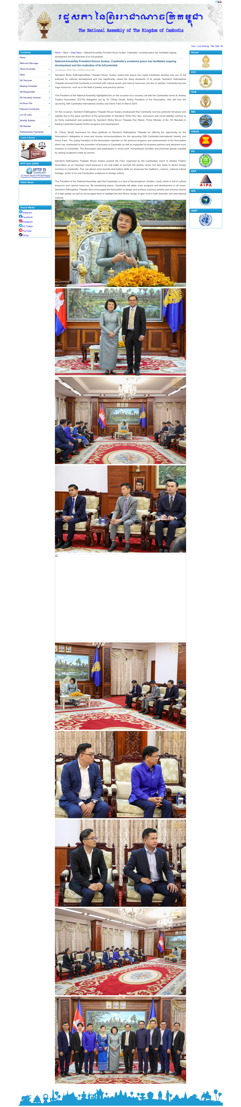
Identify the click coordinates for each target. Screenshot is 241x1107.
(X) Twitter (27, 226)
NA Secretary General (35, 97)
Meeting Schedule (35, 86)
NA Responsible (35, 92)
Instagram (27, 221)
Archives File (35, 103)
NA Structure (35, 80)
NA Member (35, 126)
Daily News (76, 52)
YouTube (26, 231)
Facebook (27, 217)
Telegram (27, 212)
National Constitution (30, 109)
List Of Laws (35, 115)
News (35, 74)
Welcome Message (29, 63)
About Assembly (35, 69)
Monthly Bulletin (27, 120)
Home (22, 57)
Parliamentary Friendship (31, 132)
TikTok (25, 235)
